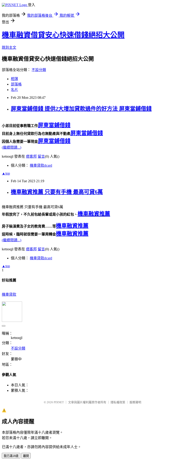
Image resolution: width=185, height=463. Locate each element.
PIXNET (59, 402)
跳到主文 (9, 47)
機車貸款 (9, 294)
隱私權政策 (118, 402)
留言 (41, 156)
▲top (6, 173)
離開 (26, 456)
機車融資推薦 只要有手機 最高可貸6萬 (57, 192)
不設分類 (39, 70)
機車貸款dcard (41, 165)
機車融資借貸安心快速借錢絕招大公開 (63, 35)
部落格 (16, 84)
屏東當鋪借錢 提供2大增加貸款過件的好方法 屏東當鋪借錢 (81, 109)
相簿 (14, 79)
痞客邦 (31, 156)
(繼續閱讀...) (11, 147)
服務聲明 (135, 402)
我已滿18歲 (11, 456)
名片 (14, 90)
